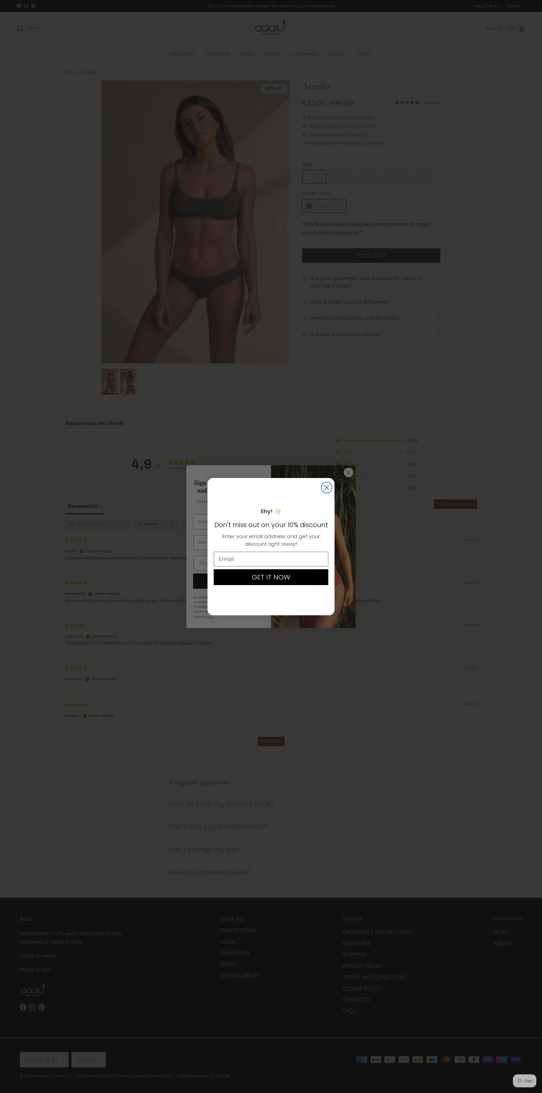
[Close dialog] (326, 487)
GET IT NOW (271, 577)
